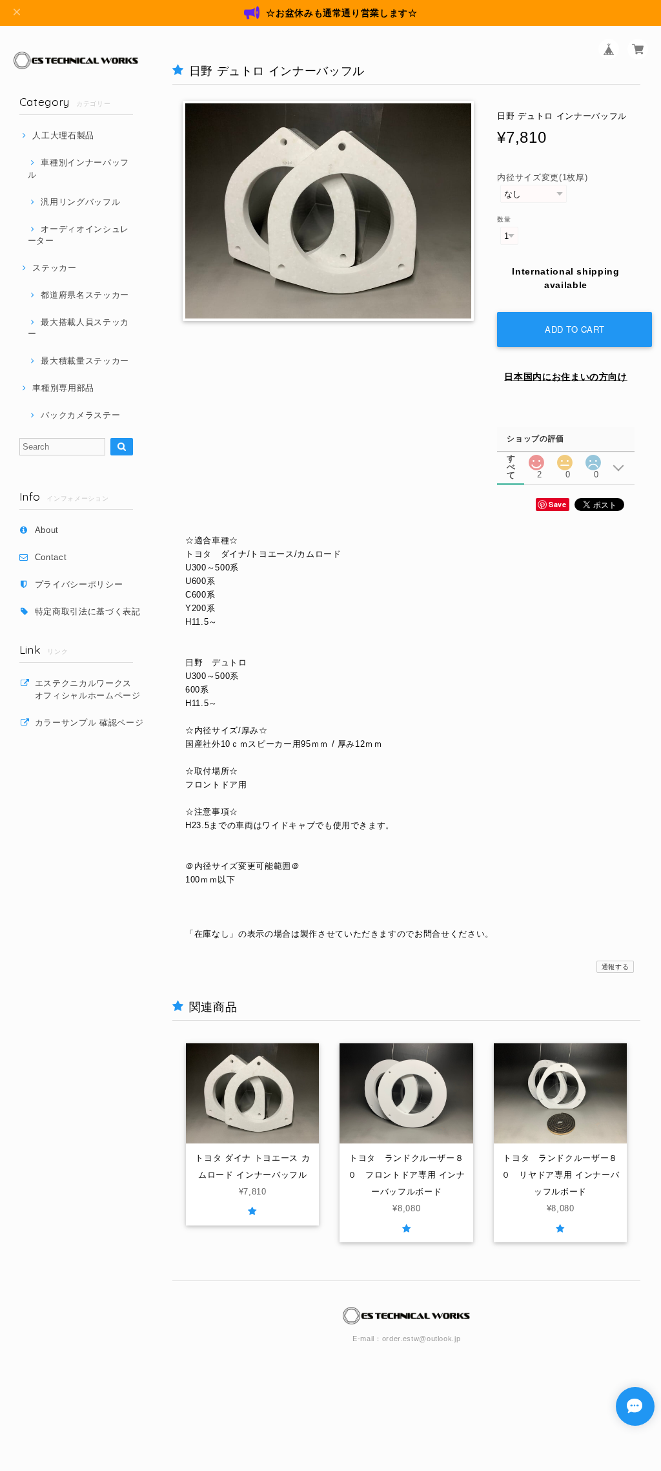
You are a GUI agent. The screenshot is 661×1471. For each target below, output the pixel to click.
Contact (51, 557)
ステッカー (54, 268)
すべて (511, 458)
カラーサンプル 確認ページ (89, 722)
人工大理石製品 (63, 135)
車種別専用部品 (63, 388)
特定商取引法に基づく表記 (88, 611)
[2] (536, 459)
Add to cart (575, 329)
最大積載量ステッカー (85, 361)
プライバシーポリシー (79, 584)
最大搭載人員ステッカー (78, 328)
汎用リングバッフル (80, 202)
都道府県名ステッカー (85, 295)
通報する (615, 966)
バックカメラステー (80, 415)
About (47, 530)
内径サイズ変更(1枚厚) (542, 177)
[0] (565, 459)
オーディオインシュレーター (78, 234)
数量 (504, 219)
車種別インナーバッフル (78, 168)
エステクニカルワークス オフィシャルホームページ (91, 689)
